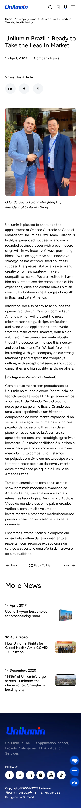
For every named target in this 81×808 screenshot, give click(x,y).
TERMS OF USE (49, 793)
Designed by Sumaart (19, 797)
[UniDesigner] (57, 7)
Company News (26, 19)
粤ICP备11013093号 (18, 793)
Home (8, 19)
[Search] (49, 7)
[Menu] (73, 7)
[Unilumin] (16, 7)
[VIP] (65, 7)
